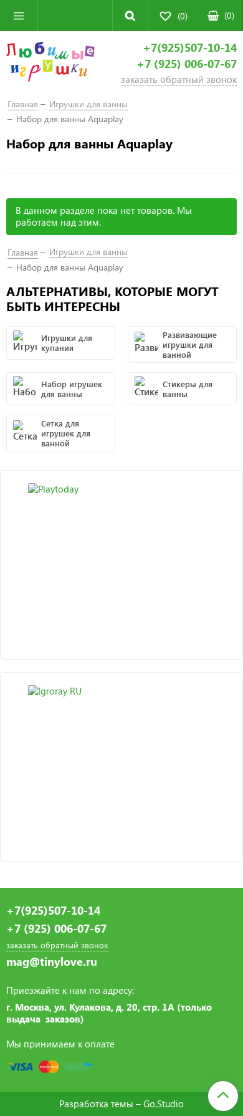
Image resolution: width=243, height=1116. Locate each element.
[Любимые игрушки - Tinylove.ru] (50, 63)
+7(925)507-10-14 (190, 48)
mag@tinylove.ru (51, 962)
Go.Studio (163, 1103)
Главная (22, 104)
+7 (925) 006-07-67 (186, 64)
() (229, 15)
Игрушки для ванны (88, 104)
